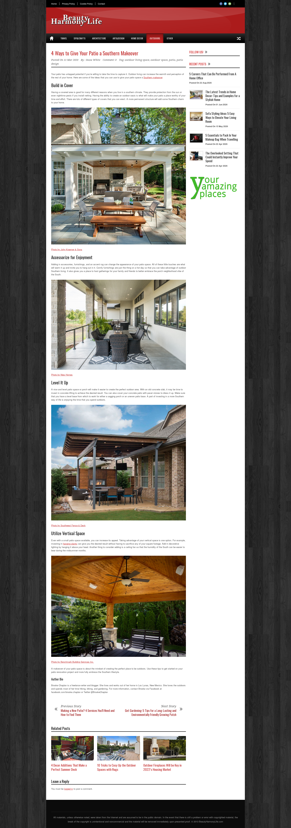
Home (54, 3)
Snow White (93, 59)
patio (172, 59)
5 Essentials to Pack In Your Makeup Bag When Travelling (221, 137)
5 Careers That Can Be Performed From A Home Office (212, 76)
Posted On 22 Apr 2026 (216, 144)
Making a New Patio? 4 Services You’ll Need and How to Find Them (88, 712)
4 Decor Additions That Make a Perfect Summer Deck (69, 767)
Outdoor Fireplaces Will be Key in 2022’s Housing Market (162, 767)
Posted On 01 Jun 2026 (216, 104)
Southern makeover (152, 77)
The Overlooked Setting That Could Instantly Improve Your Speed (221, 157)
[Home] (51, 38)
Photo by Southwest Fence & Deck (68, 525)
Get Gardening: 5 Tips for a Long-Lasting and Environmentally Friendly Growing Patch (150, 712)
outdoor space (159, 59)
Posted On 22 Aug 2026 (200, 82)
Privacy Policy (68, 3)
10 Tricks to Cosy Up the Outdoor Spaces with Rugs (116, 767)
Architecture (99, 38)
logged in (68, 788)
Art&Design (118, 38)
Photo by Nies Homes (62, 374)
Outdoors (155, 38)
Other (170, 38)
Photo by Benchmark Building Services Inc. (72, 661)
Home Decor (137, 38)
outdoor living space (137, 59)
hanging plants (70, 543)
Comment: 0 (110, 59)
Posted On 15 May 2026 (216, 126)
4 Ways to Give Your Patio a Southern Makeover (94, 53)
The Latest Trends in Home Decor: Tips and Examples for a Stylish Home (222, 96)
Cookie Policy (86, 3)
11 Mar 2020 (71, 59)
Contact (101, 3)
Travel (63, 38)
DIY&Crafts (79, 38)
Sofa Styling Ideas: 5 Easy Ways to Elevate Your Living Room (220, 117)
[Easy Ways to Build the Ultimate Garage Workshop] (239, 38)
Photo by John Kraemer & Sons (66, 249)
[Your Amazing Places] (214, 199)
